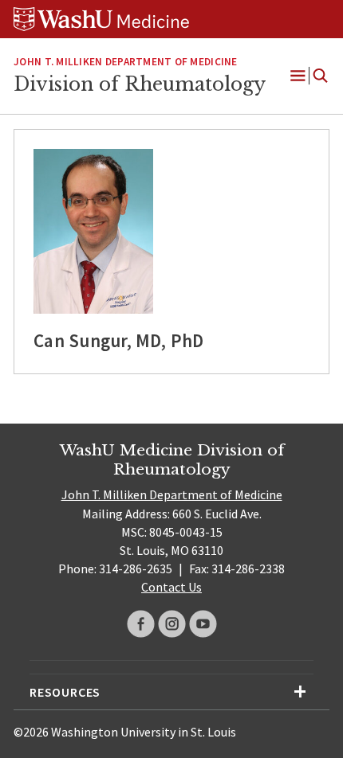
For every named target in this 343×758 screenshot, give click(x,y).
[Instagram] (172, 624)
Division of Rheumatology (140, 84)
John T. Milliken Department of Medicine (125, 61)
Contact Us (171, 587)
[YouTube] (203, 624)
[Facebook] (141, 624)
